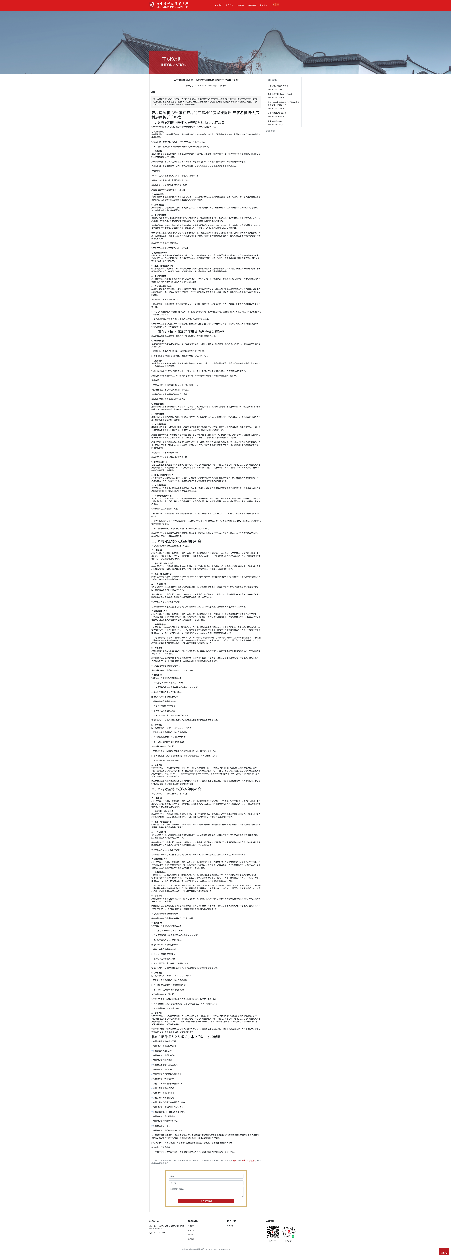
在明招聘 (230, 1226)
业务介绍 (229, 5)
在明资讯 (252, 5)
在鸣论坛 (263, 5)
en (278, 4)
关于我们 (218, 5)
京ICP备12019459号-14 (221, 1249)
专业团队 (241, 5)
